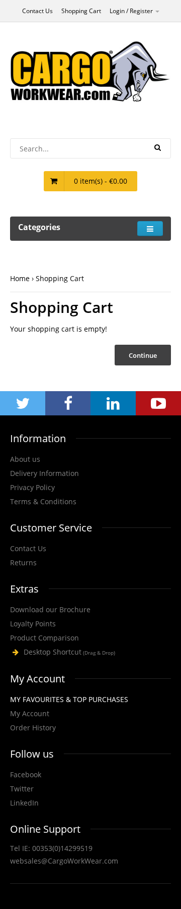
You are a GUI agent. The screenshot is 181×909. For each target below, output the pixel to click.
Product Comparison (44, 638)
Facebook (25, 774)
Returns (23, 562)
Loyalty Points (33, 623)
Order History (33, 727)
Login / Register (132, 11)
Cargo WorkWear (90, 652)
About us (25, 459)
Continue (143, 355)
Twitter (22, 788)
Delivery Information (44, 473)
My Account (29, 713)
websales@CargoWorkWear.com (64, 861)
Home (20, 278)
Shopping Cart (81, 11)
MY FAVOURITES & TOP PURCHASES (69, 699)
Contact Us (37, 11)
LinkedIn (24, 803)
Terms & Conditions (43, 501)
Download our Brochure (50, 609)
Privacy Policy (32, 487)
